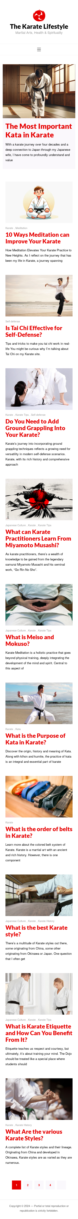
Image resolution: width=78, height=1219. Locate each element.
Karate (9, 228)
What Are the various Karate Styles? (33, 1135)
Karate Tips (22, 414)
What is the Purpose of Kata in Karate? (35, 739)
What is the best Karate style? (36, 931)
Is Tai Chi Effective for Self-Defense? (33, 331)
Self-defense (12, 321)
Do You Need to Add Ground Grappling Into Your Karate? (35, 428)
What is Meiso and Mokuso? (29, 640)
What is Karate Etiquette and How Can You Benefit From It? (38, 1033)
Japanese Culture (15, 525)
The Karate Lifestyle (39, 26)
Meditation (21, 228)
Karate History (46, 921)
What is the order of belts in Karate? (38, 832)
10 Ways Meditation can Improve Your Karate (37, 238)
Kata (18, 729)
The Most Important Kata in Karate (38, 130)
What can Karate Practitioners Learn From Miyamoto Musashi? (38, 538)
